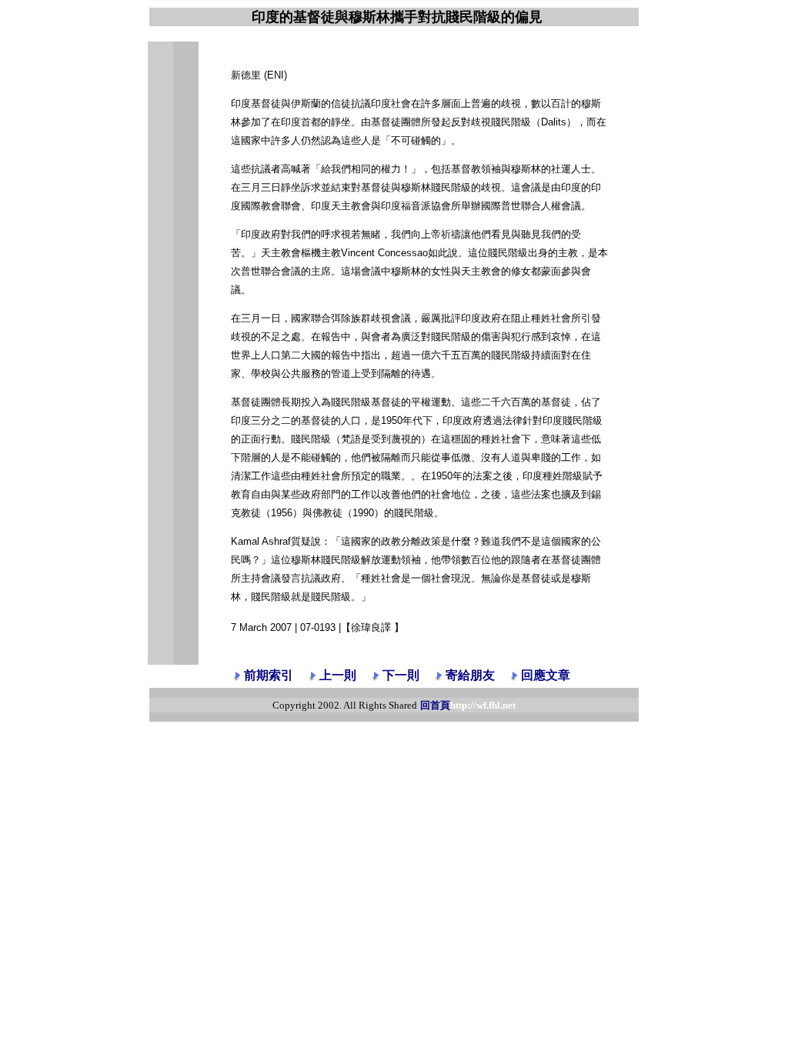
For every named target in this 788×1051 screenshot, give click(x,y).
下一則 (400, 675)
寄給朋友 (470, 675)
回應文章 (545, 675)
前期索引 (268, 675)
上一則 (337, 675)
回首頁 (468, 705)
